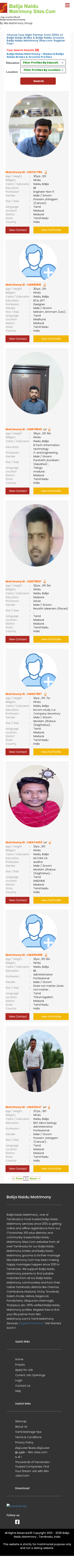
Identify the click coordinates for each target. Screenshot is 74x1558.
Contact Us (22, 1386)
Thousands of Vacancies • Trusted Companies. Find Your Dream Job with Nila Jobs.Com (33, 1468)
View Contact (17, 230)
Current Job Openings (30, 1375)
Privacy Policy (24, 1442)
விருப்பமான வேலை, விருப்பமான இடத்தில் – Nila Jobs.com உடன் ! (32, 1452)
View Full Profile (51, 230)
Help (18, 1391)
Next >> (35, 1178)
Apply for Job (24, 1370)
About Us (21, 1426)
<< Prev (18, 1178)
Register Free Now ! (31, 1323)
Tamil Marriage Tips (28, 1432)
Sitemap (21, 1421)
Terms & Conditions (28, 1437)
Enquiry (20, 1364)
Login (18, 1380)
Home (19, 1359)
